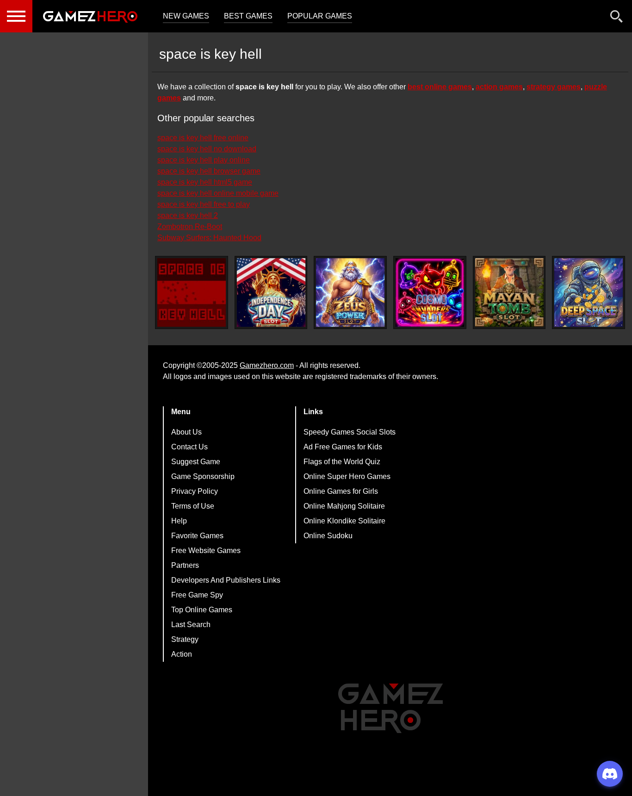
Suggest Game (195, 462)
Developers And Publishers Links (225, 580)
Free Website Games (206, 550)
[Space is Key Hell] (191, 292)
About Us (186, 432)
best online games (440, 87)
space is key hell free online (202, 138)
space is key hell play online (203, 160)
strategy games (554, 87)
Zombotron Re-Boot (189, 226)
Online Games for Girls (341, 491)
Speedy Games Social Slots (350, 432)
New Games (186, 16)
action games (499, 87)
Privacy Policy (194, 491)
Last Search (191, 624)
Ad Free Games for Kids (343, 447)
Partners (185, 565)
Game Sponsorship (203, 476)
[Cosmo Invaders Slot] (430, 292)
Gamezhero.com (267, 365)
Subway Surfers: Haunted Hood (209, 238)
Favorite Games (197, 536)
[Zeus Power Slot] (350, 292)
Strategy (184, 639)
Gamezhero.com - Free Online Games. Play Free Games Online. (90, 16)
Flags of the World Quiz (342, 462)
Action (181, 654)
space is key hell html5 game (204, 182)
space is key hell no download (206, 149)
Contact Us (189, 447)
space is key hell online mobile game (218, 193)
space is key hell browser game (208, 171)
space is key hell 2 (187, 215)
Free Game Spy (197, 595)
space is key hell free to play (203, 204)
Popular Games (319, 16)
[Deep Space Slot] (588, 292)
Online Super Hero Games (347, 476)
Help (179, 521)
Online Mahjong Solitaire (344, 506)
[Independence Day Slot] (271, 292)
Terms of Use (192, 506)
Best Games (248, 16)
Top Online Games (201, 610)
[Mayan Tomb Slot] (509, 292)
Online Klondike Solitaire (344, 521)
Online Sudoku (328, 536)
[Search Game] (616, 18)
